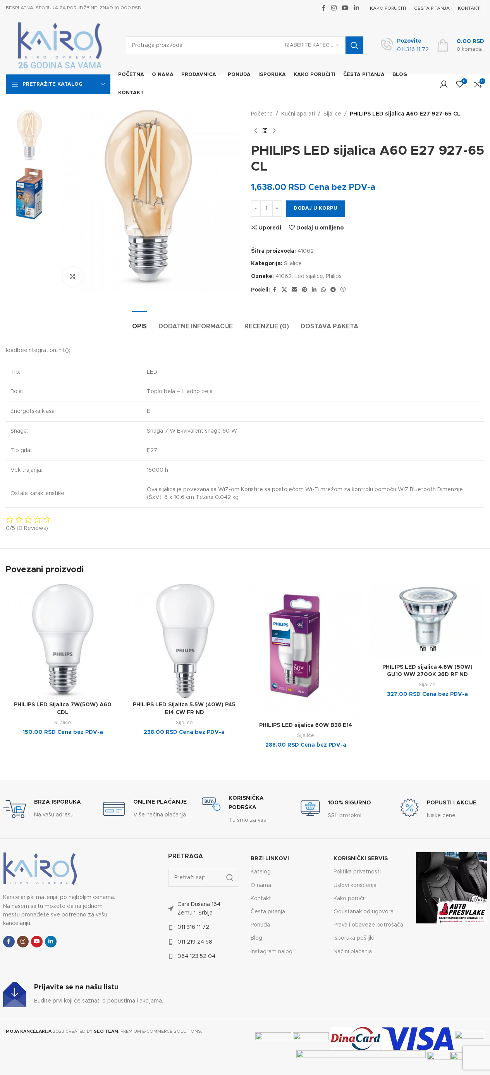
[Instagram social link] (333, 8)
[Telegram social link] (333, 290)
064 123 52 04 (196, 956)
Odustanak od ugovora (364, 912)
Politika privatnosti (357, 872)
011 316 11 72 (193, 927)
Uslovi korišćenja (355, 885)
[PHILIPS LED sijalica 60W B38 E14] (306, 651)
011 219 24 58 (194, 942)
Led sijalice (308, 276)
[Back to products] (265, 130)
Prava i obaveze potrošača (368, 925)
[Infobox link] (405, 45)
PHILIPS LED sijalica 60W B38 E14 (305, 725)
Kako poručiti (351, 898)
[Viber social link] (343, 290)
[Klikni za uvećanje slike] (72, 276)
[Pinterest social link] (304, 290)
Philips (334, 276)
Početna (262, 114)
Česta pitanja (268, 912)
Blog (256, 938)
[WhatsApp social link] (323, 290)
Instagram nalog (271, 951)
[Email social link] (294, 290)
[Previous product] (255, 130)
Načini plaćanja (353, 951)
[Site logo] (60, 45)
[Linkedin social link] (356, 8)
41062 (283, 276)
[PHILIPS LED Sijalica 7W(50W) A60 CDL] (63, 641)
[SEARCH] (354, 45)
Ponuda (260, 925)
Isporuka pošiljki (354, 938)
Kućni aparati (298, 114)
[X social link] (284, 290)
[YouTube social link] (345, 8)
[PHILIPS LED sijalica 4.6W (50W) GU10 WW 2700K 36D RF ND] (427, 622)
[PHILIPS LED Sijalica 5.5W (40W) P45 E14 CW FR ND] (184, 641)
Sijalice (332, 114)
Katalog (261, 872)
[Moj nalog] (444, 84)
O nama (261, 885)
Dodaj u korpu (315, 208)
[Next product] (274, 130)
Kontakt (261, 898)
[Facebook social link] (323, 8)
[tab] (139, 323)
